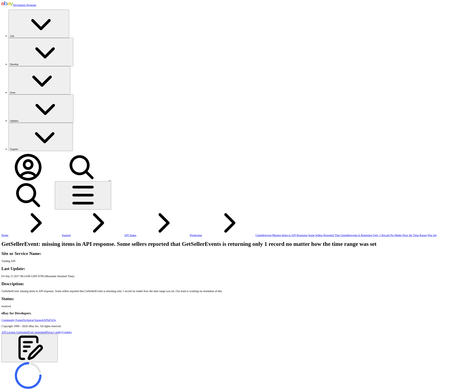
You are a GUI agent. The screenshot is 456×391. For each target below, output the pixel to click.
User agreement (37, 332)
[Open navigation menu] (83, 195)
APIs (46, 320)
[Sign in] (28, 179)
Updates (14, 121)
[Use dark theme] (109, 180)
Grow (12, 92)
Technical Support (33, 320)
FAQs (52, 320)
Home (4, 235)
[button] (29, 348)
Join (12, 36)
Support (14, 149)
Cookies (67, 332)
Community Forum (12, 320)
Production (196, 235)
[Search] (81, 179)
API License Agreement (14, 332)
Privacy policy (54, 332)
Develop (14, 64)
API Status (130, 235)
